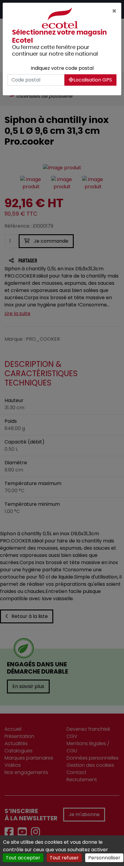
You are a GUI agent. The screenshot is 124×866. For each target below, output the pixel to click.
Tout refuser (64, 857)
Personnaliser (104, 857)
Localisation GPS (92, 79)
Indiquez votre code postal (62, 68)
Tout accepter (23, 857)
